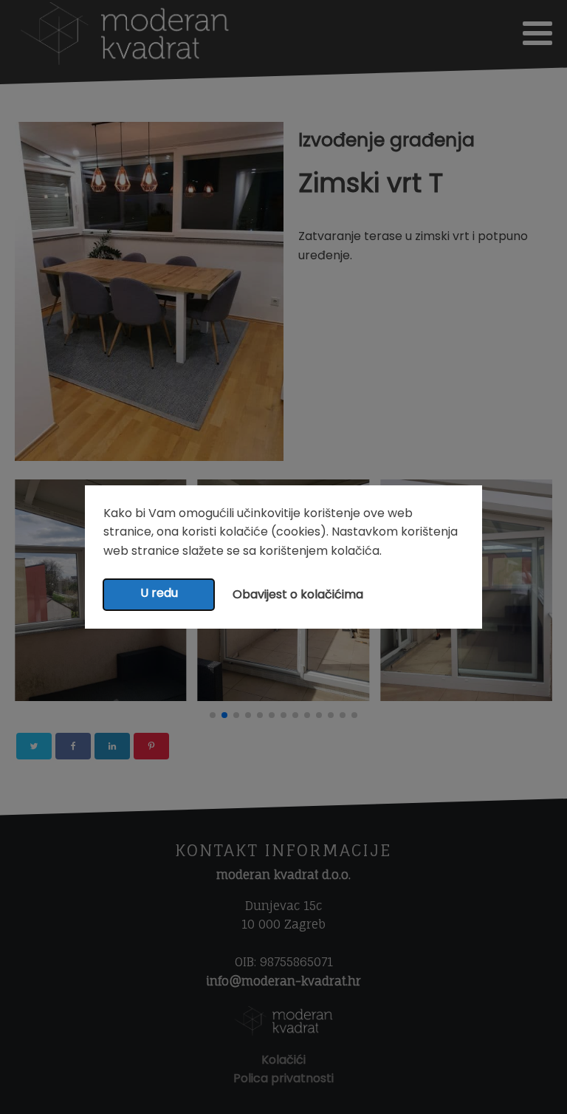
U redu (159, 592)
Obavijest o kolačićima (298, 594)
